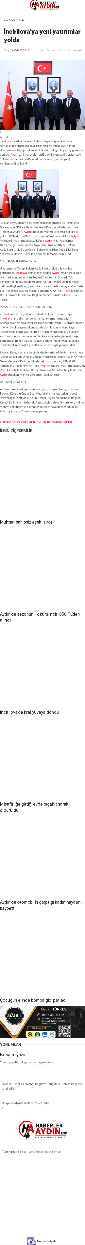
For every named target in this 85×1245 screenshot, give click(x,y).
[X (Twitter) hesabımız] (27, 1238)
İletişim (10, 53)
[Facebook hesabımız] (14, 1238)
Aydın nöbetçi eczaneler (21, 35)
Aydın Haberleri (15, 31)
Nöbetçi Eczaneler (17, 62)
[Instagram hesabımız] (40, 1238)
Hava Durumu (14, 48)
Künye (10, 57)
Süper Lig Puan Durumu (20, 66)
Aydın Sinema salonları (20, 39)
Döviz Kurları (13, 44)
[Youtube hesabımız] (54, 1238)
